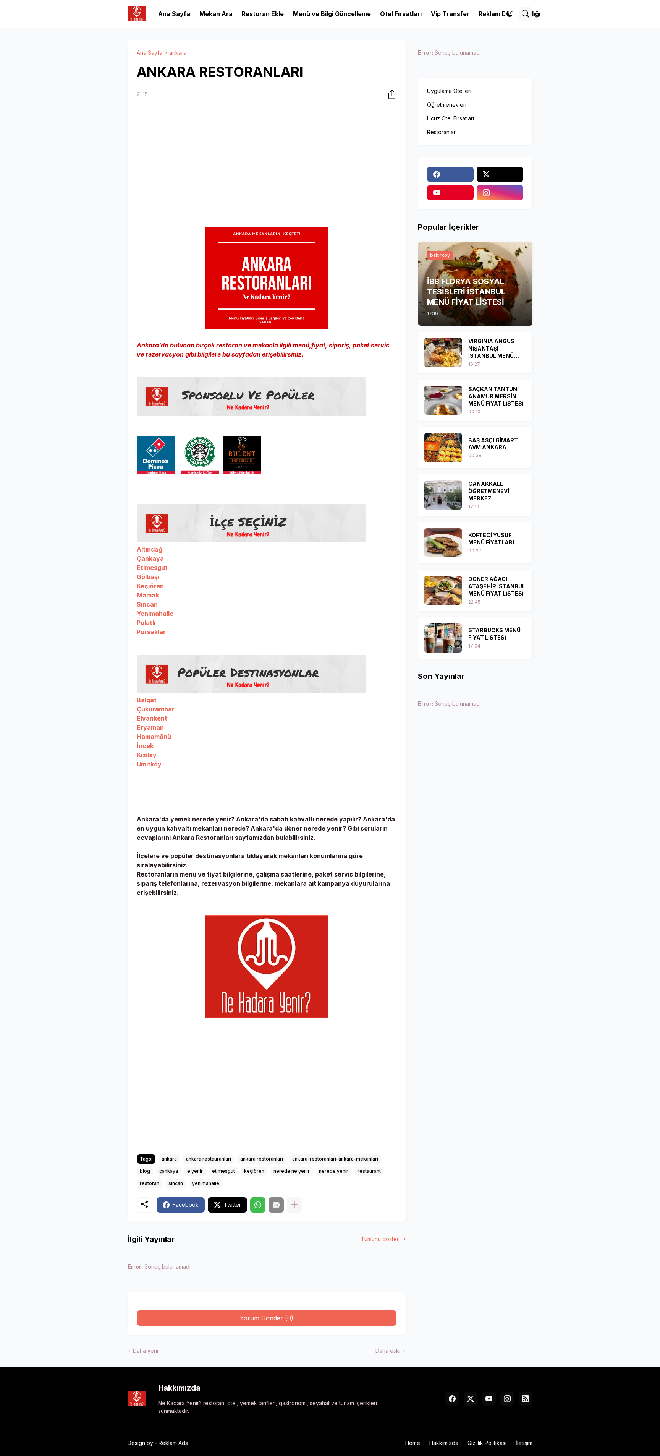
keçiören (254, 1171)
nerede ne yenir (291, 1171)
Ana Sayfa (174, 14)
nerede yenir (333, 1171)
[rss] (525, 1399)
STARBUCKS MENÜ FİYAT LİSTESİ (494, 634)
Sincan (148, 604)
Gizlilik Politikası (486, 1443)
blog (145, 1171)
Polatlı (146, 623)
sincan (175, 1183)
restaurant (369, 1171)
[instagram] (500, 192)
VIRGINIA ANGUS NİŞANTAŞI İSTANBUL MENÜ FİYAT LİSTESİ (491, 349)
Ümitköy (149, 764)
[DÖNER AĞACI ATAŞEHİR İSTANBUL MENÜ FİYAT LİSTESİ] (443, 590)
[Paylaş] (389, 94)
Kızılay (147, 755)
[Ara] (525, 14)
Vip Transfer (450, 14)
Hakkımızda (443, 1443)
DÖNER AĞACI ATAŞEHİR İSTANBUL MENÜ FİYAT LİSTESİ (496, 586)
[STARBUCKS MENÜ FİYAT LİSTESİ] (443, 638)
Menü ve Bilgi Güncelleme (332, 14)
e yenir (195, 1171)
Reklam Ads (173, 1443)
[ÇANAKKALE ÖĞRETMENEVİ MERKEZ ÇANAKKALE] (443, 495)
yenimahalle (205, 1183)
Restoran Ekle (263, 14)
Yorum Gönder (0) (266, 1318)
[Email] (276, 1205)
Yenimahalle (155, 613)
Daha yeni (145, 1350)
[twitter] (500, 174)
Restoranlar (441, 132)
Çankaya (151, 558)
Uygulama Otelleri (449, 91)
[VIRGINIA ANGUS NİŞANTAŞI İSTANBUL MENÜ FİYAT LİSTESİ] (443, 352)
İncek (145, 746)
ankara (177, 52)
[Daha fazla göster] (294, 1205)
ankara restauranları (208, 1159)
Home (412, 1443)
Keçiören (151, 586)
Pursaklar (151, 632)
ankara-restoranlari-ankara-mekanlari (335, 1159)
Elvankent (152, 718)
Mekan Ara (216, 14)
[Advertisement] (266, 164)
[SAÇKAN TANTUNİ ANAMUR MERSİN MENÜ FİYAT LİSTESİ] (443, 400)
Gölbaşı (149, 577)
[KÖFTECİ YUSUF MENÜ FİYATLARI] (443, 542)
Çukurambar (156, 709)
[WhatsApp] (257, 1205)
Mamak (148, 595)
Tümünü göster (380, 1239)
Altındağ (149, 549)
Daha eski (387, 1350)
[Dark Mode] (509, 14)
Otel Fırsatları (401, 14)
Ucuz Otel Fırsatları (450, 118)
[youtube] (450, 192)
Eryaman (150, 727)
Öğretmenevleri (446, 104)
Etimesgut (153, 567)
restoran (149, 1183)
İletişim (524, 1443)
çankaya (168, 1171)
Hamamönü (154, 736)
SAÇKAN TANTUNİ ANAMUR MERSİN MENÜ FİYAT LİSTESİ (496, 396)
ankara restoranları (261, 1159)
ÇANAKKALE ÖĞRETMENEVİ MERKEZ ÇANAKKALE (488, 491)
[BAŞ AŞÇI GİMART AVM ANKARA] (443, 447)
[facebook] (450, 174)
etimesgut (223, 1171)
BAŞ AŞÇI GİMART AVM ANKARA (493, 444)
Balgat (147, 700)
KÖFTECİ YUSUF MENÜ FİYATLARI (491, 538)
